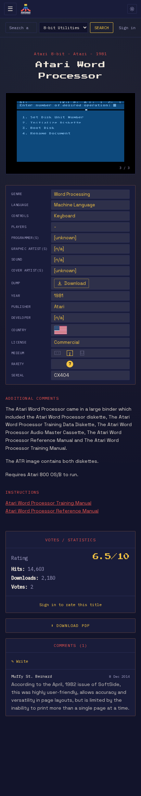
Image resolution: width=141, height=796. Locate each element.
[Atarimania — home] (26, 8)
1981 (58, 296)
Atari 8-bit (49, 53)
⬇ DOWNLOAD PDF (70, 625)
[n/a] (59, 318)
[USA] (60, 330)
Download (75, 283)
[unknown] (65, 238)
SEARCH (101, 27)
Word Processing (72, 194)
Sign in (127, 27)
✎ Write (19, 661)
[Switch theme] (132, 9)
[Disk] (69, 353)
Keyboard (64, 216)
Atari (59, 307)
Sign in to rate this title (70, 604)
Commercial (66, 342)
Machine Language (74, 205)
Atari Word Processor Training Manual (48, 503)
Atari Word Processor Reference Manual (52, 511)
